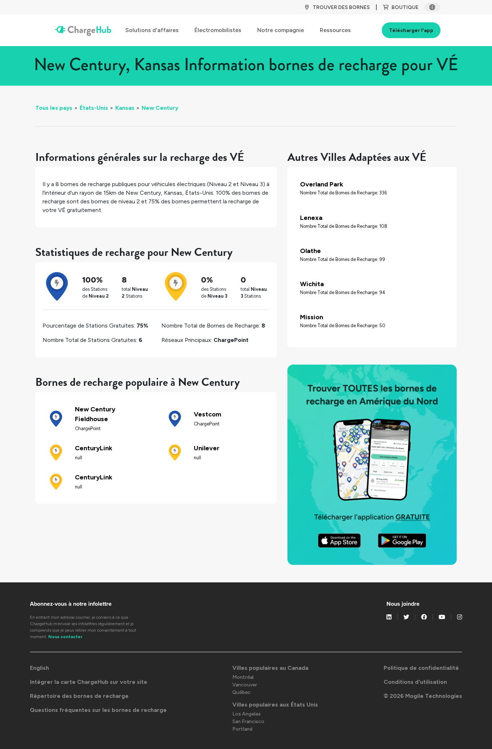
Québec (241, 692)
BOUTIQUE (405, 7)
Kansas (124, 107)
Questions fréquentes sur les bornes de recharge (98, 710)
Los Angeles (246, 714)
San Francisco (248, 721)
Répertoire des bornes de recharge (79, 695)
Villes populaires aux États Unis (275, 704)
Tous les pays (53, 107)
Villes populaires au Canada (270, 667)
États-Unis (94, 107)
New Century (160, 107)
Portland (242, 729)
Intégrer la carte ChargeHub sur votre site (88, 681)
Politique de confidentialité (421, 667)
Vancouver (244, 685)
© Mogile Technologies (423, 695)
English (39, 667)
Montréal (243, 677)
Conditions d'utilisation (415, 681)
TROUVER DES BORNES (341, 7)
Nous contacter (65, 636)
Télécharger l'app (411, 30)
